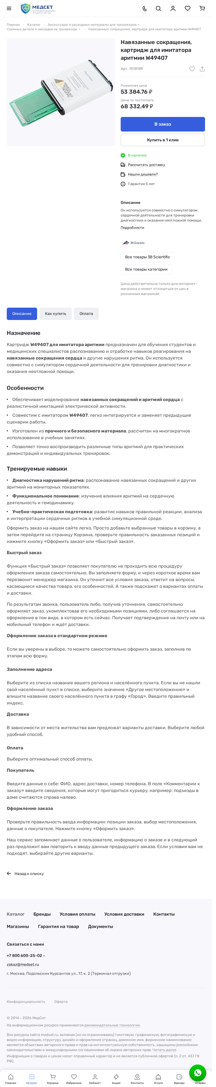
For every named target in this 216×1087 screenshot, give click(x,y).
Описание (22, 313)
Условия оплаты (77, 914)
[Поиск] (158, 8)
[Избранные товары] (187, 8)
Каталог (15, 914)
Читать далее (164, 1050)
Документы (100, 926)
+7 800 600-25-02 (24, 955)
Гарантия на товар (58, 926)
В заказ (162, 124)
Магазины (18, 926)
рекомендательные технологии (112, 1025)
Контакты (164, 914)
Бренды (42, 914)
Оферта (61, 1002)
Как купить (55, 313)
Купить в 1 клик (163, 139)
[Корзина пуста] (202, 8)
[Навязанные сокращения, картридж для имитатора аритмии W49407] (61, 92)
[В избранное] (192, 69)
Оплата (86, 313)
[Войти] (173, 8)
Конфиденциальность (26, 1002)
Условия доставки (124, 914)
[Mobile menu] (9, 8)
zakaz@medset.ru (23, 964)
